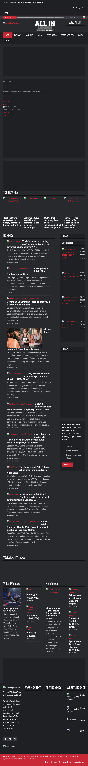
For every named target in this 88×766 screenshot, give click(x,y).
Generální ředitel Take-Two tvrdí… (74, 622)
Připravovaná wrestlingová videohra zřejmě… (76, 599)
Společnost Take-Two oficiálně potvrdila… (75, 645)
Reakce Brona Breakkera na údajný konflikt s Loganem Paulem (12, 221)
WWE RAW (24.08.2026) (32, 617)
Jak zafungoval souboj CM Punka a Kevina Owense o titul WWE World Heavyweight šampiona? (28, 438)
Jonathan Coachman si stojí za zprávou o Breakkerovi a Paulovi (28, 303)
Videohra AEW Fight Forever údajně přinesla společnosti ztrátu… (53, 613)
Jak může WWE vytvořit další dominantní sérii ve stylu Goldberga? (32, 223)
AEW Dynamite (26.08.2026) (10, 609)
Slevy (82, 731)
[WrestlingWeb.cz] (11, 23)
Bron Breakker (72, 451)
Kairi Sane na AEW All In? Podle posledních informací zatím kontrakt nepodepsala (28, 497)
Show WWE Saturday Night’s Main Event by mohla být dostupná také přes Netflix (28, 525)
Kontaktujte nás (38, 2)
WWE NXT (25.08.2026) (32, 596)
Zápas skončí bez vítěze (73, 456)
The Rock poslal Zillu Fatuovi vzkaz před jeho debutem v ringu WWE (28, 470)
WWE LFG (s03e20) (31, 634)
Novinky (17, 35)
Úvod (7, 35)
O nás (6, 2)
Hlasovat (68, 465)
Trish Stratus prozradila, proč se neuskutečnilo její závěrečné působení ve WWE (28, 244)
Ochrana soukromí (24, 2)
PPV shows (51, 35)
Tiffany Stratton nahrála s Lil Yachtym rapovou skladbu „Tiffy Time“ (28, 376)
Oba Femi (70, 446)
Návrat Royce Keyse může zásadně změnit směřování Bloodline (72, 223)
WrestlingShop (67, 35)
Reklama (13, 2)
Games (80, 35)
